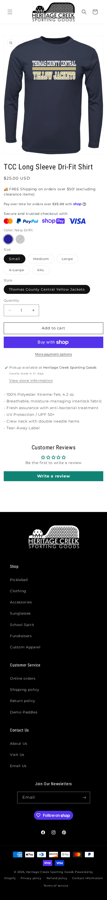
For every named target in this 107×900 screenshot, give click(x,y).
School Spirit (22, 625)
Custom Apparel (25, 647)
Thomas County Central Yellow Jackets (47, 289)
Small (14, 259)
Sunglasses (20, 613)
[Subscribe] (84, 797)
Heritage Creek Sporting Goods (50, 872)
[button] (9, 11)
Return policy (22, 701)
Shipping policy (24, 689)
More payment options (53, 354)
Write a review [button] (53, 476)
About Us (18, 743)
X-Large (19, 271)
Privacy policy (31, 878)
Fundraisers (21, 636)
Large (70, 259)
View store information (31, 380)
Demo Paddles (23, 712)
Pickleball (19, 580)
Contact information (87, 878)
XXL (43, 271)
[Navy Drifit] (8, 239)
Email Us (18, 766)
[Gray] (20, 239)
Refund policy (57, 878)
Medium (43, 259)
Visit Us (17, 754)
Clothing (18, 591)
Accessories (21, 602)
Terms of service (56, 885)
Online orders (23, 678)
